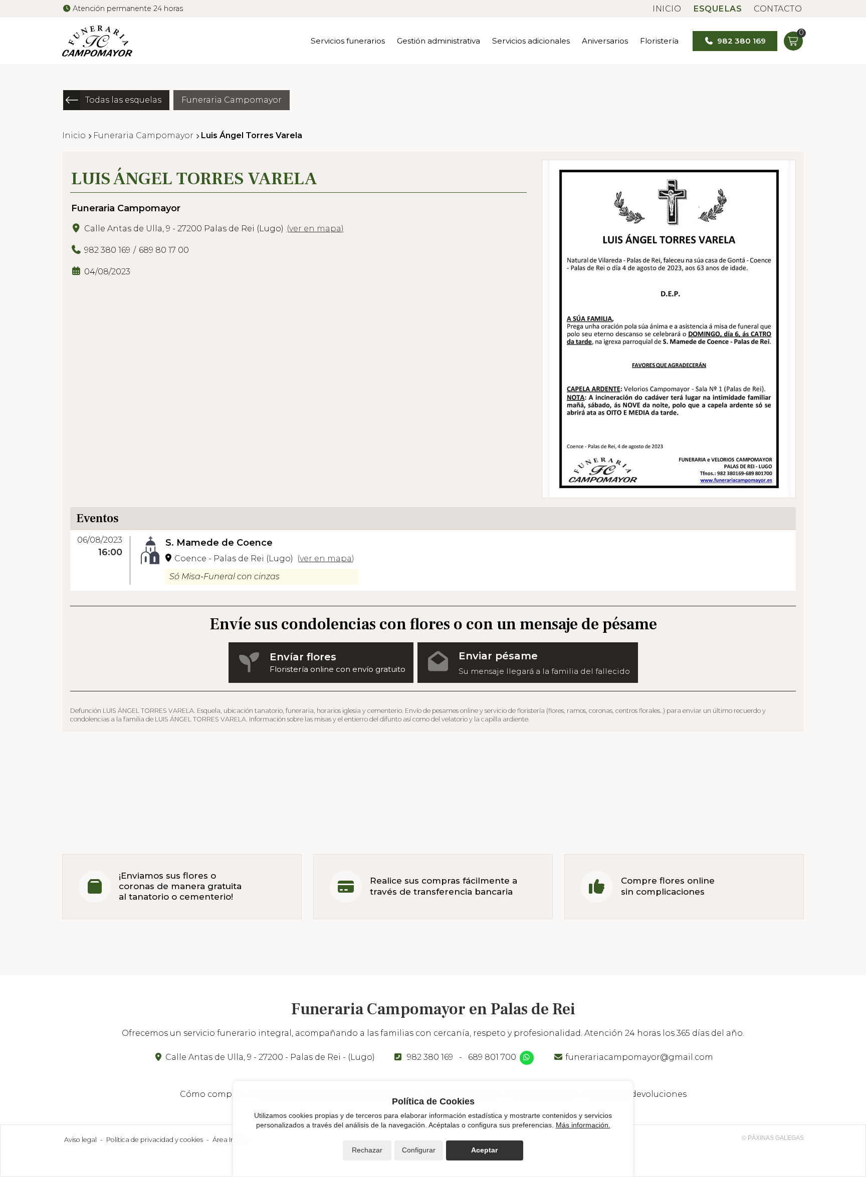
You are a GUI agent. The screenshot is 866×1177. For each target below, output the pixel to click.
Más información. (583, 1125)
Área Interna (232, 1139)
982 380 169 (430, 1057)
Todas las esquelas (123, 100)
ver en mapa (315, 228)
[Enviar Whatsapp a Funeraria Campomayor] (527, 1058)
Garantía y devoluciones (636, 1094)
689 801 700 (492, 1057)
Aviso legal (80, 1139)
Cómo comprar (212, 1094)
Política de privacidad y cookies (154, 1139)
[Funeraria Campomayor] (97, 41)
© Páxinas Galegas (773, 1137)
